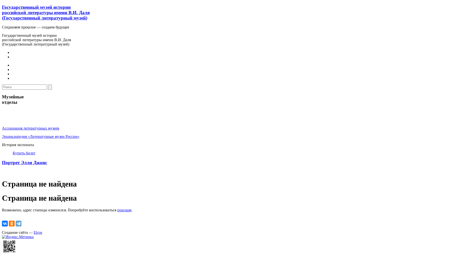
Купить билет (24, 153)
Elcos (38, 232)
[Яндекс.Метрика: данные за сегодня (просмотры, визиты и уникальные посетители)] (18, 237)
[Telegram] (18, 223)
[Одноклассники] (12, 223)
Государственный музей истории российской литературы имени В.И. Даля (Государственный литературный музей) (46, 12)
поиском (124, 210)
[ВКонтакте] (5, 223)
